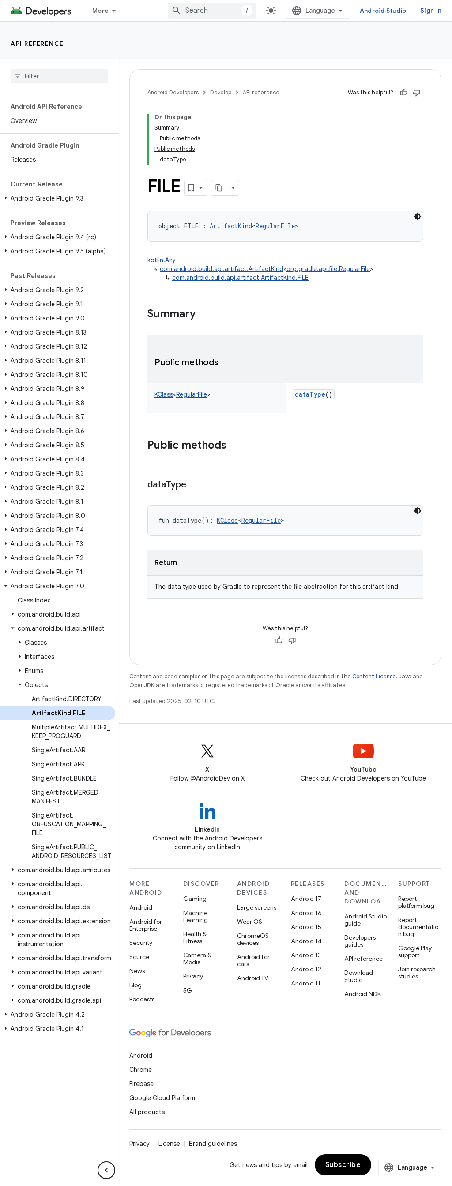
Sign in (430, 11)
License (169, 1143)
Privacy (193, 976)
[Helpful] (403, 92)
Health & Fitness (195, 937)
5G (187, 990)
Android (140, 907)
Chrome (140, 1070)
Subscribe (343, 1164)
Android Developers (173, 92)
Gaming (195, 899)
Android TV (252, 978)
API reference (37, 44)
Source (139, 957)
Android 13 (306, 955)
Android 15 (306, 927)
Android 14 (306, 941)
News (137, 971)
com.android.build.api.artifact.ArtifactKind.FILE (240, 278)
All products (147, 1112)
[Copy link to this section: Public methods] (227, 363)
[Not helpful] (416, 92)
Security (140, 943)
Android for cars (253, 960)
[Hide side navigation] (106, 1170)
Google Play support (415, 951)
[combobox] (212, 11)
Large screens (256, 907)
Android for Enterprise (145, 925)
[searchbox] (59, 76)
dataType (310, 394)
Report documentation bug (418, 927)
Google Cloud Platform (162, 1098)
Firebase (141, 1084)
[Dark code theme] (417, 216)
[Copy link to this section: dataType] (195, 485)
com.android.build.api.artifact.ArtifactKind (221, 269)
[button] (57, 198)
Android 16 (306, 913)
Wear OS (249, 922)
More (100, 11)
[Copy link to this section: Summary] (204, 314)
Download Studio (358, 976)
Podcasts (141, 999)
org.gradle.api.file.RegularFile (328, 269)
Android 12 (306, 969)
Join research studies (417, 972)
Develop (220, 92)
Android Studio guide (365, 919)
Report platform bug (416, 902)
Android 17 (306, 899)
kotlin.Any (161, 260)
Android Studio (383, 11)
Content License (374, 676)
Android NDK (362, 994)
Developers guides (360, 940)
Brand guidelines (213, 1143)
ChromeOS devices (253, 939)
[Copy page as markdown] (219, 187)
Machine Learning (195, 916)
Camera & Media (197, 958)
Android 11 (305, 983)
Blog (135, 985)
